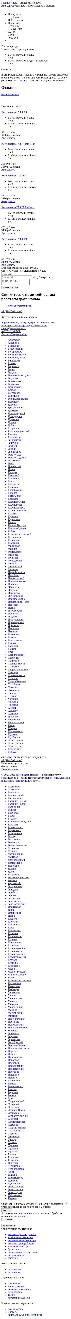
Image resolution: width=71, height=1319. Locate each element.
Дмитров (13, 410)
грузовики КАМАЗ (19, 1297)
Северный (13, 657)
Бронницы (14, 360)
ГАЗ (15, 2)
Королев (12, 492)
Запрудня (13, 442)
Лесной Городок (17, 525)
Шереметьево (15, 731)
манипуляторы (16, 1286)
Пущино (13, 631)
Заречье (12, 448)
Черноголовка (16, 722)
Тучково (12, 696)
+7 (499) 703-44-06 (11, 311)
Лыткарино (14, 537)
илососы (13, 1311)
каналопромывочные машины (25, 1314)
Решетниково (15, 640)
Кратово (12, 513)
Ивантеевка (14, 460)
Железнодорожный (18, 431)
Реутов (12, 637)
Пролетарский (16, 622)
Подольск (13, 616)
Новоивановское (17, 581)
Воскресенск (15, 387)
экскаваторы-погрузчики (22, 1234)
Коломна (13, 487)
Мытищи (13, 569)
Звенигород (14, 451)
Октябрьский (15, 596)
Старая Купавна (17, 681)
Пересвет (13, 604)
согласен (7, 1219)
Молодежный (15, 560)
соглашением (26, 1213)
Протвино (13, 625)
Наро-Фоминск (16, 572)
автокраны (14, 1272)
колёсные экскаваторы (20, 1237)
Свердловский (16, 654)
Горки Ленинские (18, 398)
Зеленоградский (17, 457)
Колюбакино (15, 490)
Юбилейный (15, 749)
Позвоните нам (9, 769)
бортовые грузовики (19, 1289)
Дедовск (12, 404)
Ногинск (13, 584)
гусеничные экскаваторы (22, 1240)
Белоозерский (15, 348)
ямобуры (13, 1258)
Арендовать (8, 138)
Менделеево (15, 551)
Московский (15, 566)
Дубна (11, 425)
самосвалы (14, 1283)
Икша (11, 463)
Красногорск (15, 504)
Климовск (13, 478)
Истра (11, 469)
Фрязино (13, 701)
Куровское (14, 519)
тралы (11, 1294)
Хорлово (13, 710)
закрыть (7, 1210)
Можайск (13, 557)
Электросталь (15, 743)
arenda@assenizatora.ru (13, 328)
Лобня (11, 531)
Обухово (13, 590)
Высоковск (14, 392)
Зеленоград (14, 454)
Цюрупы (13, 716)
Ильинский (14, 466)
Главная (5, 2)
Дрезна (12, 422)
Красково (13, 498)
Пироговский (15, 610)
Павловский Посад (18, 601)
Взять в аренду (9, 46)
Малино (12, 548)
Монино (12, 563)
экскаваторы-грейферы (21, 1243)
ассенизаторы (15, 1309)
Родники (13, 646)
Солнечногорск (16, 675)
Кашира (12, 472)
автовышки (14, 1269)
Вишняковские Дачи (19, 375)
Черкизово (14, 719)
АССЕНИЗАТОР (11, 331)
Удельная (13, 699)
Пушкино (13, 628)
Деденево (13, 401)
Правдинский (15, 619)
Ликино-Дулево (17, 528)
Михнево (13, 554)
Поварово (13, 613)
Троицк (12, 693)
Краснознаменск (17, 510)
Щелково (13, 734)
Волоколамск (15, 381)
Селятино (13, 660)
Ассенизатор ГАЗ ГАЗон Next (18, 143)
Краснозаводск (16, 507)
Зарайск (12, 445)
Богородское (15, 351)
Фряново (13, 704)
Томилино (13, 690)
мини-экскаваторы (18, 1246)
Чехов (11, 725)
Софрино (13, 678)
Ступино (13, 687)
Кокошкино (14, 484)
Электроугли (15, 746)
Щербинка (14, 737)
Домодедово (15, 416)
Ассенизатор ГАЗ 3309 (14, 112)
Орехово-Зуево (16, 598)
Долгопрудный (16, 413)
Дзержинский (15, 407)
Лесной (12, 522)
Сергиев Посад (16, 663)
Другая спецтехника (19, 305)
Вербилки (13, 366)
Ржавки (12, 643)
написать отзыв (10, 94)
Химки (12, 707)
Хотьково (13, 713)
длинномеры (15, 1292)
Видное (12, 372)
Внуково (13, 378)
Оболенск (13, 587)
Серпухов (13, 666)
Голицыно (13, 395)
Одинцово (14, 593)
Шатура (12, 728)
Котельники (14, 495)
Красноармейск (16, 501)
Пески (11, 607)
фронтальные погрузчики (22, 1252)
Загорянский (15, 440)
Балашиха (13, 345)
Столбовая (14, 684)
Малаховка (14, 545)
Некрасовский (16, 578)
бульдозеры (14, 1249)
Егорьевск (13, 428)
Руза (10, 651)
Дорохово (13, 419)
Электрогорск (16, 740)
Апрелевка (14, 339)
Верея (11, 369)
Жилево (12, 434)
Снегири (13, 672)
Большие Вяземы (17, 354)
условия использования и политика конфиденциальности (35, 779)
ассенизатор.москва (27, 774)
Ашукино (13, 342)
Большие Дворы (17, 357)
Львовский (14, 540)
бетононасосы (16, 1255)
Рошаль (12, 648)
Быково (12, 363)
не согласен (9, 1225)
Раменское (14, 634)
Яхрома (12, 751)
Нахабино (13, 575)
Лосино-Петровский (19, 534)
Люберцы (13, 543)
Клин (11, 481)
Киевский (13, 475)
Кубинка (13, 516)
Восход (12, 389)
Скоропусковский (18, 669)
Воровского (14, 384)
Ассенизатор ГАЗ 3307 (14, 175)
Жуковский (14, 437)
